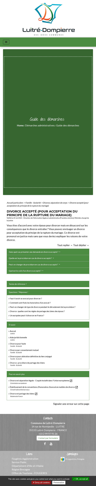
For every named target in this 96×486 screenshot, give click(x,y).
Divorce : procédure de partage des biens (27, 363)
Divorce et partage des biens (24, 393)
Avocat (13, 331)
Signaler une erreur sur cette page (71, 403)
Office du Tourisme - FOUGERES (29, 473)
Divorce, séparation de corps (55, 202)
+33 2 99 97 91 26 (48, 433)
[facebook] (44, 443)
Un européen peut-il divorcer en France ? (27, 315)
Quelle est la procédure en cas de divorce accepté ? (30, 258)
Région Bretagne (21, 469)
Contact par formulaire (48, 438)
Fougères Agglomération (25, 458)
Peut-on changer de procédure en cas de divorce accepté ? (33, 264)
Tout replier (65, 245)
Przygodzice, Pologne (75, 459)
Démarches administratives (40, 125)
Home (20, 125)
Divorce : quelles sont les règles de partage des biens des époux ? (37, 311)
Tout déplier (81, 245)
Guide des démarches (67, 125)
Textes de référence (17, 284)
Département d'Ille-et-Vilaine (28, 465)
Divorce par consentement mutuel (24, 350)
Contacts (48, 418)
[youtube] (51, 443)
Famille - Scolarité (33, 202)
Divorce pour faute (18, 343)
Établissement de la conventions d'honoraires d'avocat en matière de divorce (44, 387)
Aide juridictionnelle (18, 337)
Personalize (59, 483)
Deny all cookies (42, 483)
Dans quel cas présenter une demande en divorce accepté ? (34, 252)
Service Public (19, 462)
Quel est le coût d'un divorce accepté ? (25, 271)
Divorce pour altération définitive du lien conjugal (31, 356)
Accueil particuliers (15, 202)
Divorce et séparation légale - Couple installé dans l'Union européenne (41, 380)
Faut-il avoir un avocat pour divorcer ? (26, 298)
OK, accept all (81, 479)
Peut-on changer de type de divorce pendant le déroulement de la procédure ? (42, 307)
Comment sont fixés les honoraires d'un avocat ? (30, 302)
